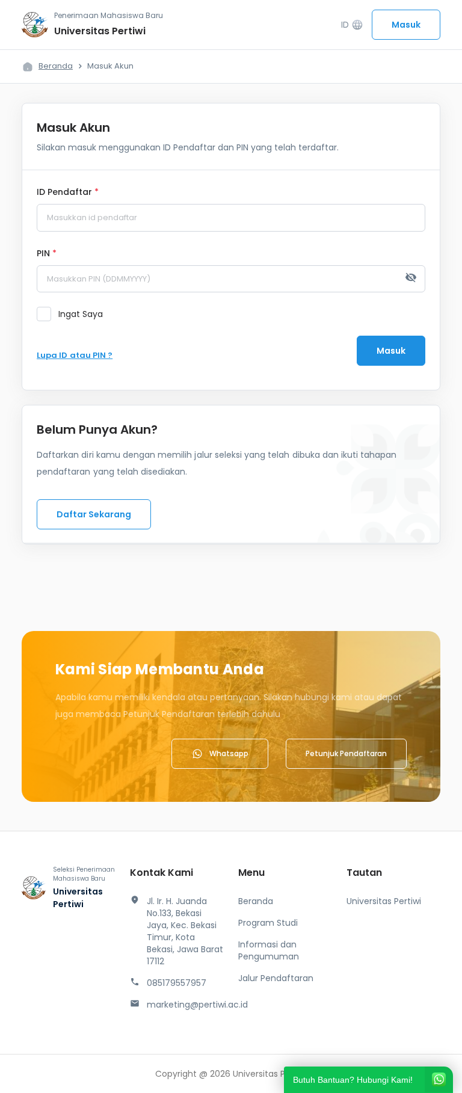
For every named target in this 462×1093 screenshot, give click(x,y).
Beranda (55, 66)
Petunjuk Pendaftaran (346, 753)
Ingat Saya (80, 314)
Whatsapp (228, 753)
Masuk (406, 25)
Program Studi (268, 923)
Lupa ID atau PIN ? (74, 355)
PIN (47, 253)
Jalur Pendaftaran (275, 978)
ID (352, 25)
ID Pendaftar (68, 192)
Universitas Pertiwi (383, 901)
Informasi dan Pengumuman (268, 950)
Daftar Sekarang (94, 514)
